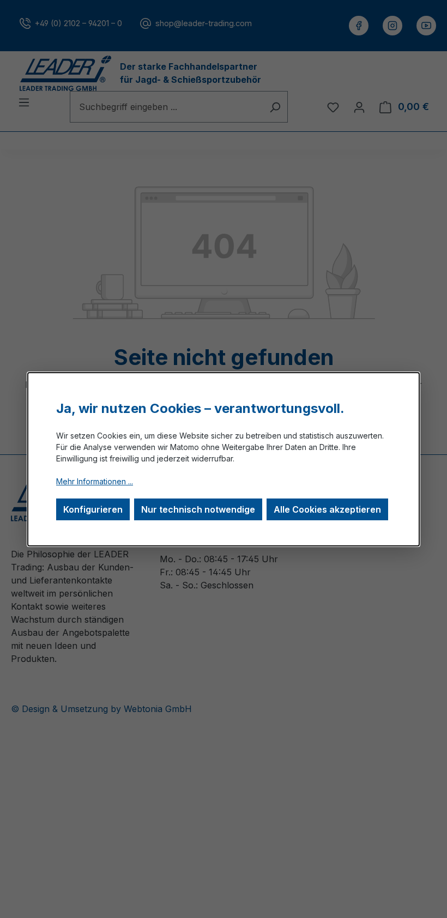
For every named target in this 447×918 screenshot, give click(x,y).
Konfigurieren (93, 509)
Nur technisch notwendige (198, 509)
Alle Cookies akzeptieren (327, 509)
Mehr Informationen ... (94, 481)
